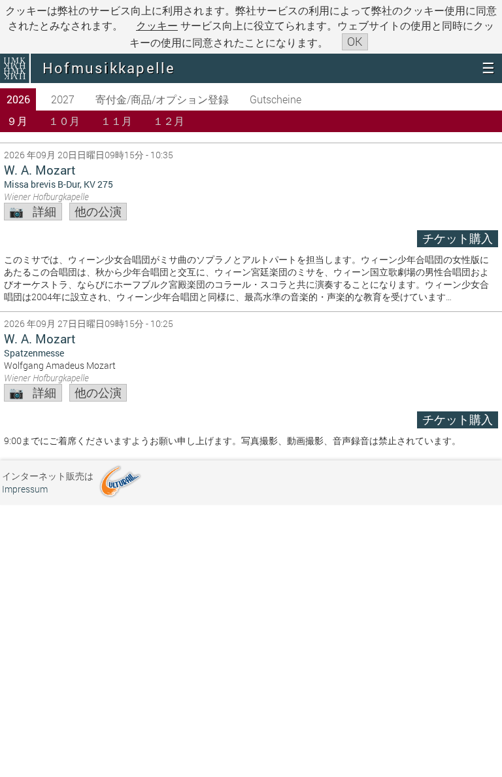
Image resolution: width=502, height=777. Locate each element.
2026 (18, 99)
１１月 (116, 121)
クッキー (157, 25)
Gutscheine (275, 99)
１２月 (168, 121)
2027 (63, 99)
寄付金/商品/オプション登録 (162, 99)
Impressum (25, 489)
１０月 (64, 121)
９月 (17, 121)
